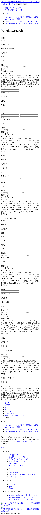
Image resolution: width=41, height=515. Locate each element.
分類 (2, 249)
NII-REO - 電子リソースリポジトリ (21, 499)
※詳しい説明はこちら (25, 441)
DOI (2, 61)
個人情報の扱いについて (17, 461)
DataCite (27, 75)
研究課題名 (5, 333)
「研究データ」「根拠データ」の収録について (21, 21)
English (7, 13)
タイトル (4, 40)
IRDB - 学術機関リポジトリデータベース (23, 497)
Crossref (19, 75)
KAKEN (21, 82)
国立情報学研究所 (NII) (17, 465)
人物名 (3, 374)
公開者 (3, 101)
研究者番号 (5, 342)
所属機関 (4, 53)
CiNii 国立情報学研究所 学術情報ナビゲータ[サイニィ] (20, 2)
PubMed (6, 84)
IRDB (11, 75)
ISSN (2, 57)
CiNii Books (27, 80)
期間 (2, 65)
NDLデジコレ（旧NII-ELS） (15, 78)
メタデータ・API (15, 477)
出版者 (3, 182)
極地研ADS (27, 84)
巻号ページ (5, 113)
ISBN (2, 233)
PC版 (2, 447)
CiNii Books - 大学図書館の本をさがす (22, 474)
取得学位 (4, 298)
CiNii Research (13, 473)
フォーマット (5, 119)
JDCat (37, 78)
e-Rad (28, 82)
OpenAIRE (13, 86)
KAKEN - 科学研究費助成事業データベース (24, 495)
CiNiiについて (14, 455)
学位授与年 (5, 310)
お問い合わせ (13, 463)
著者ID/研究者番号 (7, 48)
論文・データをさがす (13, 8)
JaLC (5, 75)
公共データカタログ (26, 86)
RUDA (30, 78)
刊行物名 (4, 105)
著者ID (3, 159)
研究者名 (4, 338)
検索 (24, 4)
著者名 (3, 155)
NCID (3, 241)
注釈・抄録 (5, 257)
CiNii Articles (16, 80)
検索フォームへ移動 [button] (8, 4)
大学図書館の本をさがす (13, 10)
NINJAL (6, 80)
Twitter (11, 488)
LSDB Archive (16, 84)
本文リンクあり (8, 71)
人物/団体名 (5, 44)
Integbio (35, 82)
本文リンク (5, 69)
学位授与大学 (5, 293)
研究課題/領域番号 (7, 350)
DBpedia (12, 82)
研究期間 (4, 354)
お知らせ (12, 484)
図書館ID (4, 262)
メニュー (18, 4)
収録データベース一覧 (17, 457)
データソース (5, 73)
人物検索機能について (16, 415)
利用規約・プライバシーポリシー (21, 459)
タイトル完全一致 (9, 218)
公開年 (3, 128)
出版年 (3, 190)
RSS (10, 486)
